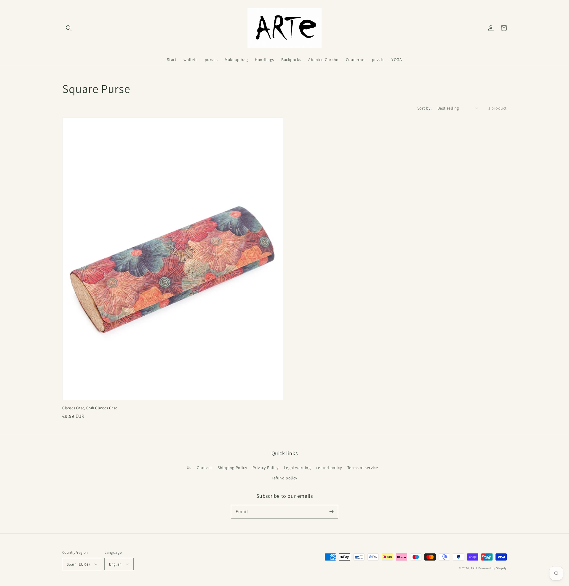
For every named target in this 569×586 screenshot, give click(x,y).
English (115, 564)
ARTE (475, 568)
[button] (68, 28)
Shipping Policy (232, 467)
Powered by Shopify (492, 568)
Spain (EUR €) (78, 564)
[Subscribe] (331, 511)
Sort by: (424, 108)
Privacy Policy (265, 467)
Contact (204, 467)
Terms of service (362, 467)
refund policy (329, 467)
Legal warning (297, 467)
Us (189, 467)
